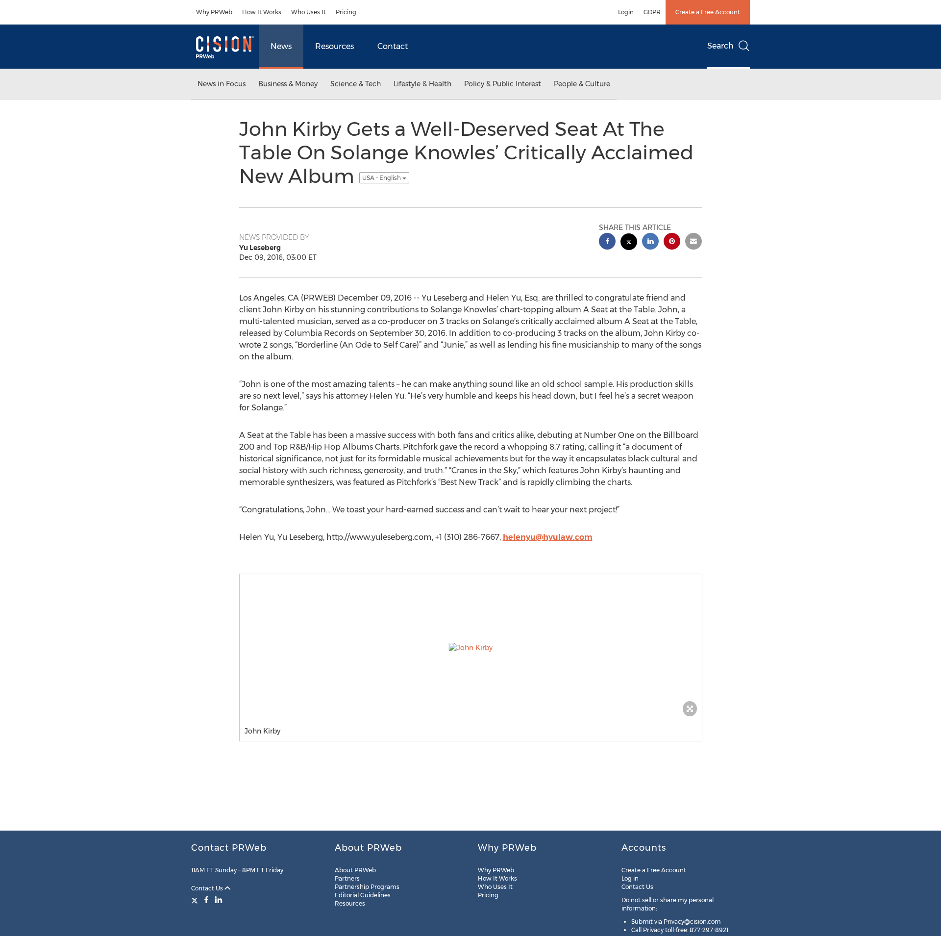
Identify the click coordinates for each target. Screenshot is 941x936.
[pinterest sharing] (672, 242)
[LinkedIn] (218, 900)
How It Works (261, 12)
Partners (347, 878)
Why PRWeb (214, 12)
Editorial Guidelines (363, 895)
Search (720, 46)
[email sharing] (693, 242)
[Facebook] (206, 900)
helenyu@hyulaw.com (548, 537)
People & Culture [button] (582, 83)
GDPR (652, 12)
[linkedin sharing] (650, 242)
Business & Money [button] (288, 83)
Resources (334, 46)
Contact (392, 46)
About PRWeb (355, 870)
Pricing (346, 12)
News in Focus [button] (222, 83)
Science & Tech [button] (355, 83)
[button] (471, 647)
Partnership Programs (367, 886)
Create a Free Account (707, 12)
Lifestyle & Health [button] (422, 83)
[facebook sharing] (607, 242)
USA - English (382, 177)
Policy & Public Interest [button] (502, 83)
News (281, 46)
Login (626, 12)
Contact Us (207, 888)
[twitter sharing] (628, 243)
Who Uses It (308, 12)
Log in (630, 878)
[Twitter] (195, 900)
